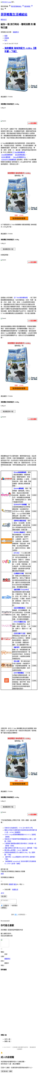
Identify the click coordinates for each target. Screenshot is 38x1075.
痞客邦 (11, 884)
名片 (5, 40)
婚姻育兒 (16, 32)
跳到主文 (4, 19)
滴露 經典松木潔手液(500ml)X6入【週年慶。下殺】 (21, 848)
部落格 (6, 38)
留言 (15, 884)
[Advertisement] (19, 280)
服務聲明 (19, 1049)
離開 (10, 1071)
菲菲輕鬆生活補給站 (14, 14)
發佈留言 (3, 907)
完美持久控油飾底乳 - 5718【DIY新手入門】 (18, 828)
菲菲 (2, 873)
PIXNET (8, 1047)
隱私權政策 (33, 1047)
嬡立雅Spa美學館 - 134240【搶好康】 (16, 850)
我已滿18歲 (4, 1071)
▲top (2, 893)
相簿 (5, 36)
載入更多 (3, 896)
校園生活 (15, 889)
